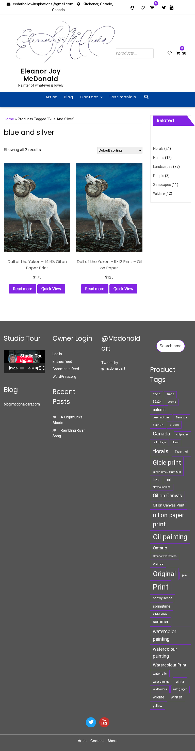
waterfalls (160, 673)
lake (156, 480)
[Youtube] (171, 7)
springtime (161, 606)
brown (174, 425)
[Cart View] (152, 8)
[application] (24, 361)
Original (164, 574)
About (112, 741)
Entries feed (62, 362)
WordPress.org (64, 376)
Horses (158, 158)
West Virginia (161, 681)
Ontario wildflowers (164, 556)
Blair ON (158, 425)
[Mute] (37, 368)
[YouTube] (104, 722)
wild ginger (180, 689)
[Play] (10, 368)
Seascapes (162, 185)
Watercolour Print (169, 665)
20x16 (170, 394)
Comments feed (66, 369)
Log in (57, 354)
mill (168, 480)
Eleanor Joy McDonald (41, 75)
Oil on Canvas (167, 496)
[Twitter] (164, 7)
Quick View (51, 288)
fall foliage (159, 442)
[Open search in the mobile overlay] (121, 53)
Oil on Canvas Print (168, 505)
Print (161, 587)
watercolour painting (165, 652)
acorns (172, 401)
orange (158, 563)
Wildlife (159, 193)
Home (9, 119)
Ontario (160, 547)
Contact (89, 97)
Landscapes (162, 167)
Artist (51, 97)
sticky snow (160, 613)
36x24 (157, 401)
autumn (159, 409)
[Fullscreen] (42, 368)
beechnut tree (161, 417)
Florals (158, 148)
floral (175, 442)
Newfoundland (162, 487)
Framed (181, 451)
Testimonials (122, 97)
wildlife (158, 697)
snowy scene (162, 598)
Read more (22, 288)
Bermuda (181, 417)
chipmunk (182, 434)
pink (184, 575)
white (180, 681)
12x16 (156, 394)
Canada (161, 434)
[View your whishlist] (143, 7)
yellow (157, 706)
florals (160, 451)
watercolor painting (164, 635)
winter (176, 697)
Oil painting (170, 537)
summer (161, 621)
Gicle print (167, 462)
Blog (68, 97)
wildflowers (160, 689)
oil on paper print (168, 520)
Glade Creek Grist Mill (167, 472)
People (158, 176)
